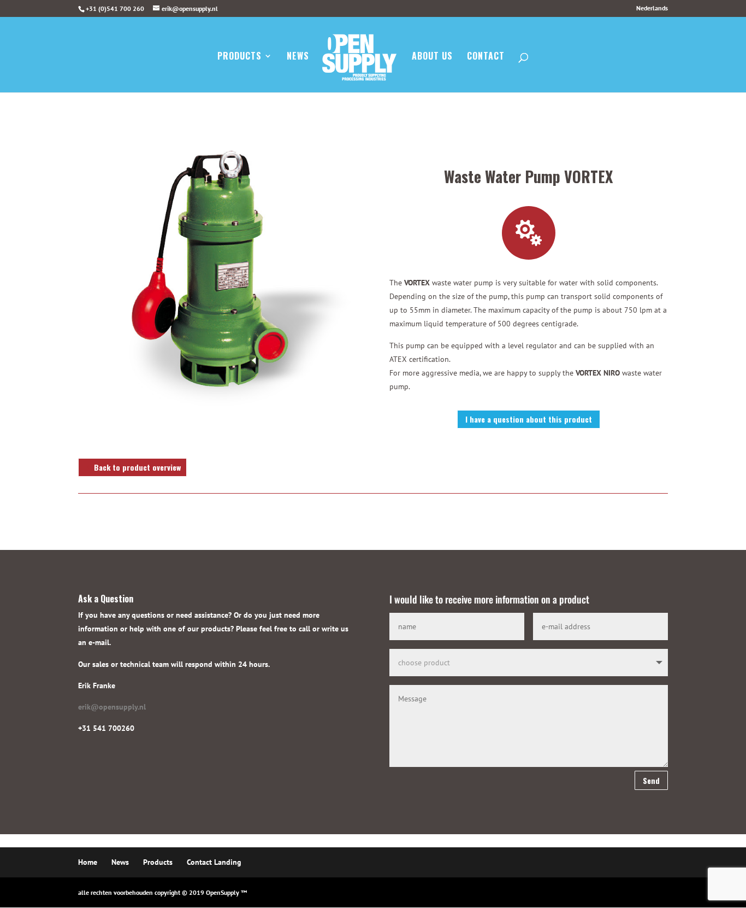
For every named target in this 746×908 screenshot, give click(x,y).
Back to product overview (137, 467)
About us (432, 57)
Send (651, 780)
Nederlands (652, 8)
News (298, 57)
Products (239, 57)
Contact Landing (214, 862)
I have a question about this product (528, 419)
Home (87, 862)
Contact (486, 57)
